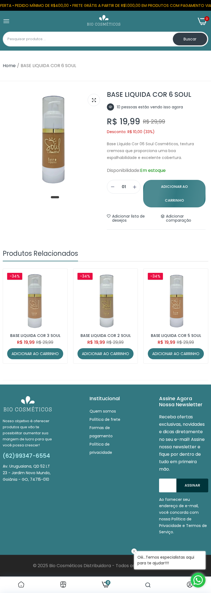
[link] (21, 585)
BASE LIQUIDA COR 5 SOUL (176, 335)
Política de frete (105, 419)
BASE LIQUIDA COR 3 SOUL (35, 335)
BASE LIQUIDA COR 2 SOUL (105, 335)
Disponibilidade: (123, 170)
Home (9, 65)
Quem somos (103, 411)
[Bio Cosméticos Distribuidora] (104, 21)
